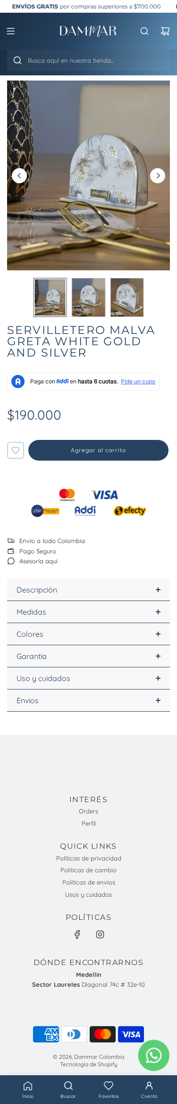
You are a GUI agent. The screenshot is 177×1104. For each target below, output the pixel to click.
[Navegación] (10, 31)
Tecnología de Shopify (89, 1064)
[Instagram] (100, 934)
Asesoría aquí (38, 561)
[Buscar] (17, 60)
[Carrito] (165, 31)
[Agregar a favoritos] (15, 450)
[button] (109, 1090)
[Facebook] (77, 934)
